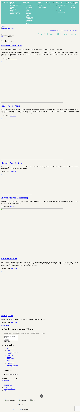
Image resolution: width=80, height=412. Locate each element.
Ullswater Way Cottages (12, 163)
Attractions (29, 4)
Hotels (12, 10)
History (9, 353)
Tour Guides (29, 20)
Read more (13, 59)
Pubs (40, 5)
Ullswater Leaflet (63, 4)
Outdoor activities (28, 12)
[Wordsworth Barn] (32, 254)
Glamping (13, 8)
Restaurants (42, 7)
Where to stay (11, 2)
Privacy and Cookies (9, 389)
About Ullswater (59, 2)
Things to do (10, 362)
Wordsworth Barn (9, 258)
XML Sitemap (5, 380)
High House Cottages (10, 106)
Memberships (7, 384)
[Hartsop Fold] (32, 312)
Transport (60, 8)
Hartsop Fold (7, 315)
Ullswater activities (12, 365)
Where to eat (40, 2)
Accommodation (11, 349)
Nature (9, 357)
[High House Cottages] (32, 102)
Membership (64, 30)
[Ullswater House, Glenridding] (16, 194)
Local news (10, 355)
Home (5, 2)
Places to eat (10, 358)
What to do (26, 2)
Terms (5, 387)
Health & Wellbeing (12, 352)
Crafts (8, 350)
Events (73, 7)
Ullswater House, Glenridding (14, 198)
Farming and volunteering (29, 17)
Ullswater (9, 363)
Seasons (9, 360)
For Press (72, 4)
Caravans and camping (14, 6)
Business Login (74, 30)
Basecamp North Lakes (11, 46)
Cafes (41, 4)
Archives (6, 374)
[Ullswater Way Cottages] (32, 159)
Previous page (5, 325)
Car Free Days (51, 3)
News (69, 2)
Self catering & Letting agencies (15, 12)
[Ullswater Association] (7, 28)
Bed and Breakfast (15, 4)
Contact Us (7, 390)
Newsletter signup (55, 30)
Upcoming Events (29, 9)
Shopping (29, 15)
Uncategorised (11, 366)
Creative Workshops (29, 6)
